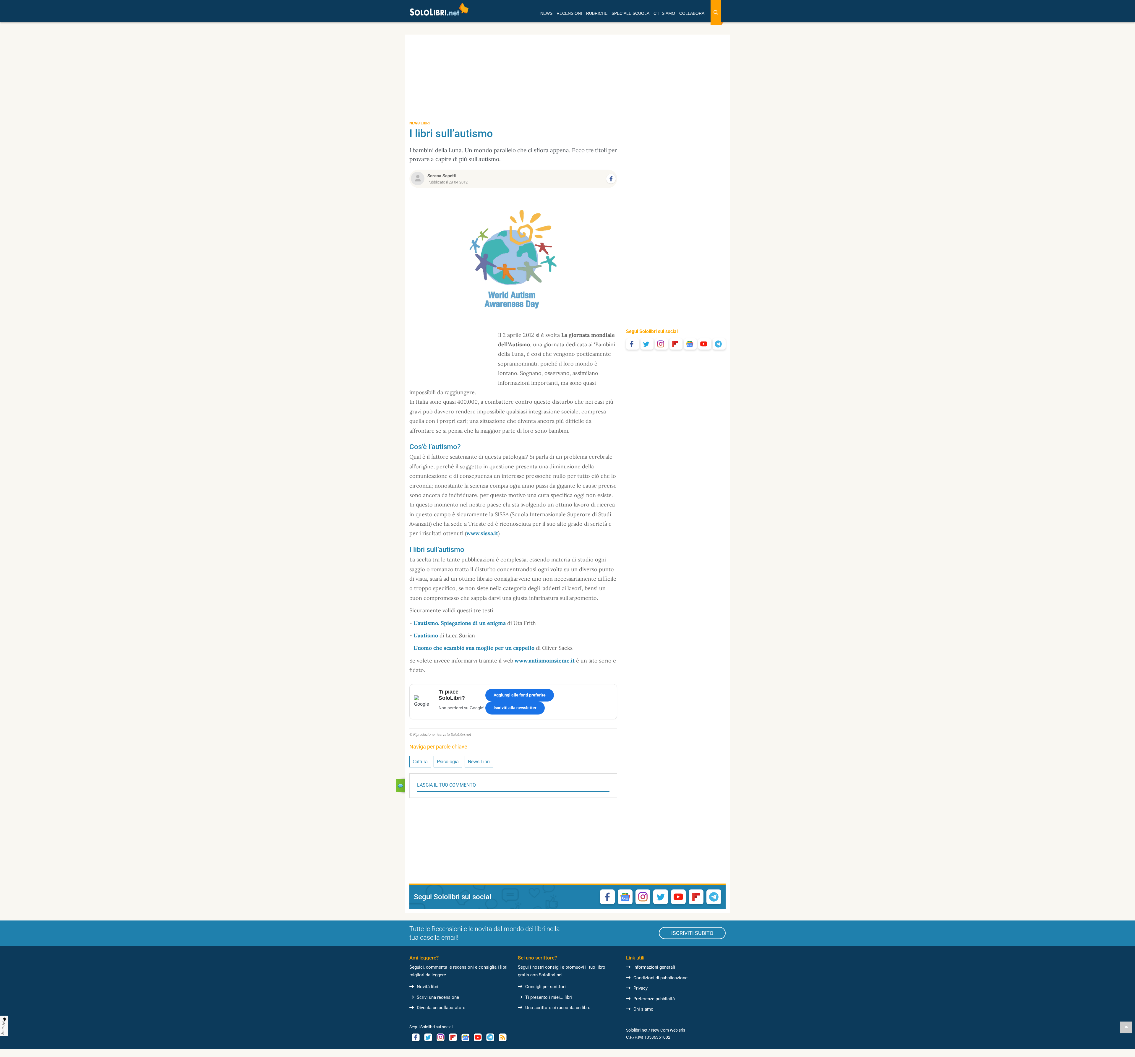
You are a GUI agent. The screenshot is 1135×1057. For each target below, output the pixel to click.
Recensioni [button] (569, 13)
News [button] (546, 13)
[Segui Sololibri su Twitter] (647, 344)
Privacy (640, 988)
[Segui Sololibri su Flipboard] (675, 344)
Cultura (420, 761)
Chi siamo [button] (664, 13)
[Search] (716, 12)
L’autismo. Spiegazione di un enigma (460, 623)
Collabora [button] (691, 13)
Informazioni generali (654, 967)
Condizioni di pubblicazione (660, 977)
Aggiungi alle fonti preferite (520, 695)
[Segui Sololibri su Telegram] (719, 344)
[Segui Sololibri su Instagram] (661, 344)
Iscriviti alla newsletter (515, 707)
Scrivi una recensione (438, 997)
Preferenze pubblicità (654, 998)
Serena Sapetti (441, 175)
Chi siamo (643, 1009)
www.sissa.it (482, 533)
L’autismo (426, 635)
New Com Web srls (668, 1030)
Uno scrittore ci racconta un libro (558, 1007)
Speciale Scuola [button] (630, 13)
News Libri (479, 761)
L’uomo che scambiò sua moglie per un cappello (474, 647)
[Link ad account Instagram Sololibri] (440, 1037)
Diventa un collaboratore (441, 1007)
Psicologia (448, 761)
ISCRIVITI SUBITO (692, 933)
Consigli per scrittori (545, 986)
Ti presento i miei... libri (548, 997)
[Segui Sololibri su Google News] (690, 344)
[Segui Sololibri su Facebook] (632, 344)
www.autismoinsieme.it (545, 660)
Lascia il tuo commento (446, 785)
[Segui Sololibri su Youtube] (704, 344)
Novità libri (427, 986)
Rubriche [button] (596, 13)
